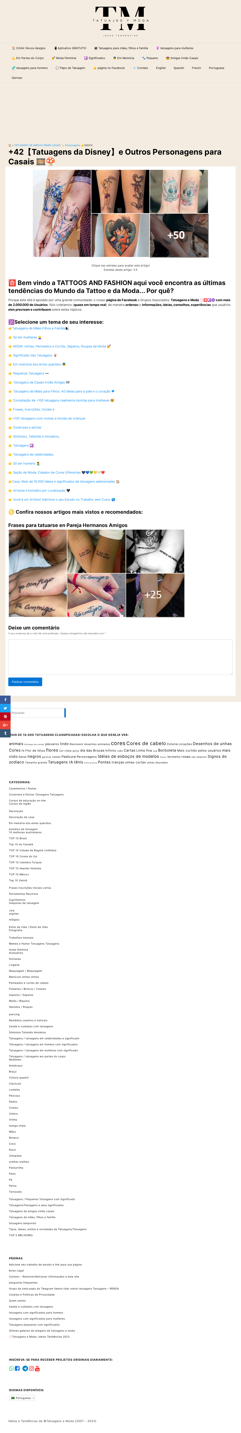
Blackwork (76, 744)
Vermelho (174, 756)
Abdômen (15, 1059)
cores (118, 743)
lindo (64, 744)
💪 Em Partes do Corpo (28, 58)
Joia (11, 910)
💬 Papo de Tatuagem (70, 68)
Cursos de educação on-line (27, 800)
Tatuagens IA (60, 762)
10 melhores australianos (25, 832)
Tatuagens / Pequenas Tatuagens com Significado (42, 1199)
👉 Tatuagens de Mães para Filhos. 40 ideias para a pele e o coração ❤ (61, 391)
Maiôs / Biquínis (19, 1000)
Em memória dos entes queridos (30, 823)
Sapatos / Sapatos (21, 994)
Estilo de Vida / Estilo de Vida (28, 926)
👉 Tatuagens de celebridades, (31, 454)
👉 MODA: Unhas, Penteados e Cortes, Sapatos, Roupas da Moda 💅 (59, 346)
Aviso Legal (16, 1270)
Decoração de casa (21, 817)
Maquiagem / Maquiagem (25, 970)
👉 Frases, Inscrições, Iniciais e (31, 409)
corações (185, 744)
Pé (10, 1179)
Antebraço (16, 1065)
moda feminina (18, 949)
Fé (23, 750)
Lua (155, 750)
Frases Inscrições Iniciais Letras (30, 887)
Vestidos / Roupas (21, 1006)
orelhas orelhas (19, 1161)
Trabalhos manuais (21, 937)
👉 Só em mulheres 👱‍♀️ (25, 337)
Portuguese (23, 1397)
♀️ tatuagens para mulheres (174, 48)
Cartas (129, 750)
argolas (14, 913)
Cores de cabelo (146, 743)
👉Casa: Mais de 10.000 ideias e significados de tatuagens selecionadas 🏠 (64, 481)
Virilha (13, 1119)
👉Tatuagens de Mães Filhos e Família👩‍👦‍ (38, 328)
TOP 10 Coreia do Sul (23, 856)
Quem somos (17, 1300)
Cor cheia (65, 750)
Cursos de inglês (20, 803)
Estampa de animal (34, 744)
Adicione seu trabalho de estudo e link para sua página (45, 1264)
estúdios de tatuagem (23, 829)
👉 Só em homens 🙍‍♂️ (24, 463)
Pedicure (69, 756)
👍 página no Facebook (109, 68)
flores (52, 750)
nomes (56, 756)
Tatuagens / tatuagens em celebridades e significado (44, 1038)
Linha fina (144, 750)
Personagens (72, 145)
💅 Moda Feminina (64, 58)
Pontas (104, 762)
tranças (118, 762)
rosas (186, 756)
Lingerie (14, 964)
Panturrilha (16, 1167)
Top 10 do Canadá (21, 844)
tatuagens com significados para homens (36, 1312)
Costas (13, 1107)
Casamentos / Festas (22, 788)
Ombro (13, 1113)
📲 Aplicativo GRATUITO (69, 48)
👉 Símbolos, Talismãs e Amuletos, (34, 436)
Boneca (14, 1137)
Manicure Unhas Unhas (24, 976)
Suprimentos (17, 899)
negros (34, 756)
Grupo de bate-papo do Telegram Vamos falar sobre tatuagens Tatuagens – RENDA (64, 1288)
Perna (13, 1185)
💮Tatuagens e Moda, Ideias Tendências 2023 (39, 1336)
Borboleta (167, 750)
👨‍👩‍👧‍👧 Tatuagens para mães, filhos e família (121, 48)
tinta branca (90, 763)
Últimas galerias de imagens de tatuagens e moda (42, 1330)
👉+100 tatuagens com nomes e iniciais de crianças (46, 418)
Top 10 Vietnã (18, 880)
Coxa (12, 1143)
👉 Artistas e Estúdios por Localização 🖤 (39, 490)
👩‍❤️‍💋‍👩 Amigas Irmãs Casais (182, 58)
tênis (78, 762)
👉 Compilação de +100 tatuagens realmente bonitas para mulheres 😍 (61, 400)
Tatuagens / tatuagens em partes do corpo (37, 1056)
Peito (12, 1173)
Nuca (12, 1149)
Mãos (12, 1131)
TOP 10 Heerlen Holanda (25, 868)
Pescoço (14, 1095)
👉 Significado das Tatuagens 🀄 (32, 355)
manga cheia (17, 1125)
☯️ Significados (94, 58)
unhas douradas (157, 762)
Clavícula (15, 1083)
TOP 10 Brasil (18, 838)
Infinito (110, 750)
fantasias (15, 958)
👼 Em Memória (123, 58)
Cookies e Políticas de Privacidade (32, 1294)
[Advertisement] (120, 110)
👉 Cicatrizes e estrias (24, 427)
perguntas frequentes (23, 1282)
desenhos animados (97, 744)
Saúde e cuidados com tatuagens (31, 1026)
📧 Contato (140, 68)
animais (16, 743)
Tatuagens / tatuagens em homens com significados (43, 1044)
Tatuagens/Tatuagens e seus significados (36, 1205)
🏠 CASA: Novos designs (28, 48)
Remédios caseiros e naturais (28, 1020)
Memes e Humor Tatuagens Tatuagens (34, 943)
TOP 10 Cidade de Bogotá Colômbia (32, 850)
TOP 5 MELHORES (21, 1235)
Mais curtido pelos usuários (199, 750)
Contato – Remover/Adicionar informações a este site (44, 1276)
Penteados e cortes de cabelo (29, 982)
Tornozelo (15, 1191)
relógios (14, 919)
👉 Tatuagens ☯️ (21, 445)
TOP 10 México (19, 874)
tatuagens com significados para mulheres (37, 1318)
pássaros (52, 744)
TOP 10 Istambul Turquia (25, 862)
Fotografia (15, 930)
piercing (14, 1014)
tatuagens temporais (22, 1223)
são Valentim (199, 757)
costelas (14, 1089)
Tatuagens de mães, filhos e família (32, 1217)
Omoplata (15, 1155)
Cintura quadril (19, 1077)
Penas (163, 757)
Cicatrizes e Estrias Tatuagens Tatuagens (36, 794)
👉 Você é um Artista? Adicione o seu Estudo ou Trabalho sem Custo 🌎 (61, 499)
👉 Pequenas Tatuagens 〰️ (28, 373)
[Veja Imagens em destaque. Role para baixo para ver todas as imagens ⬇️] (120, 213)
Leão (120, 750)
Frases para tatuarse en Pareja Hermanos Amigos (68, 525)
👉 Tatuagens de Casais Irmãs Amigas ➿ (39, 382)
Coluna (172, 744)
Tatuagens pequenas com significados (34, 1324)
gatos (76, 750)
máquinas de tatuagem (24, 902)
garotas (46, 757)
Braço (13, 1071)
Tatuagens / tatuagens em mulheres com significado (43, 1050)
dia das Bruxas (92, 750)
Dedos (13, 1101)
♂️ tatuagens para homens (30, 68)
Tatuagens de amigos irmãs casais (37, 145)
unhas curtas (135, 762)
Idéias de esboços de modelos (128, 756)
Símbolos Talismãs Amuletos (27, 1032)
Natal (23, 756)
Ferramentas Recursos (23, 893)
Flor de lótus (35, 750)
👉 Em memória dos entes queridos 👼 (37, 364)
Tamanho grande (36, 762)
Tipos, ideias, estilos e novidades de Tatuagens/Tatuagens (48, 1229)
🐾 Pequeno (150, 58)
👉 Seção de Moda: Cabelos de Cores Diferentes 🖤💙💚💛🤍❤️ (56, 472)
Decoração (16, 811)
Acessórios (16, 952)
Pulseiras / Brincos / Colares (27, 988)
